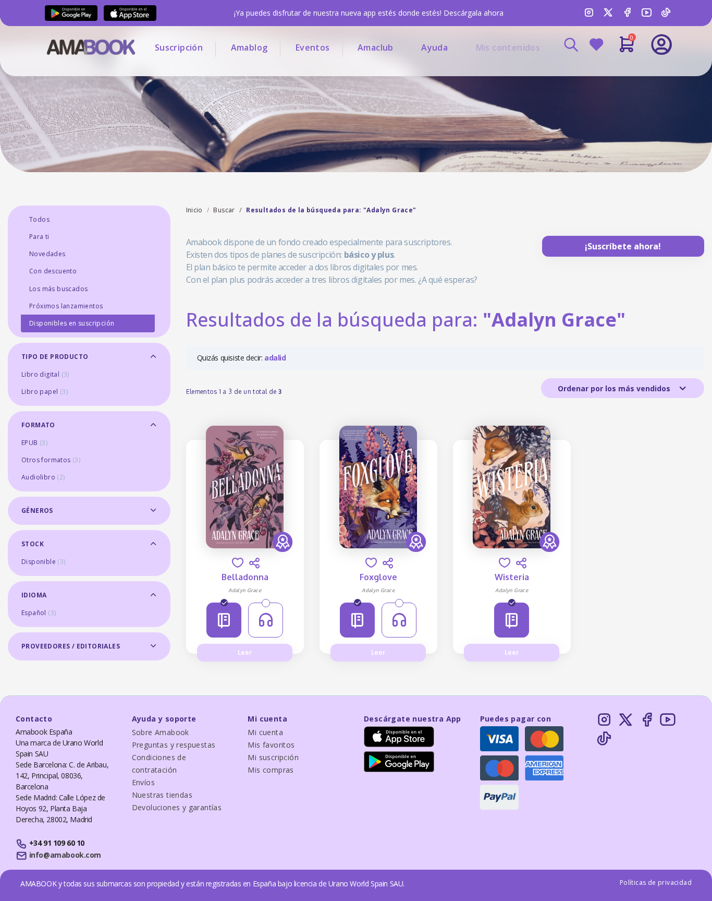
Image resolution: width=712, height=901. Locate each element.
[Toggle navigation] (618, 73)
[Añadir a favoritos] (237, 562)
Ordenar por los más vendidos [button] (615, 388)
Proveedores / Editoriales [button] (70, 646)
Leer (245, 652)
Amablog (249, 47)
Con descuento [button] (53, 271)
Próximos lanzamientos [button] (66, 306)
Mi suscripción (273, 757)
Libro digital (45, 374)
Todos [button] (39, 219)
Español (38, 612)
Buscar (224, 210)
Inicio (194, 210)
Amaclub (376, 47)
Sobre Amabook (160, 732)
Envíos (143, 782)
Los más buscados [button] (58, 288)
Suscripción (179, 47)
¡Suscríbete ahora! (623, 246)
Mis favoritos (271, 745)
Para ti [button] (39, 236)
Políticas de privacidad (656, 882)
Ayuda (434, 47)
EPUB (34, 442)
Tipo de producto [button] (54, 356)
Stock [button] (32, 543)
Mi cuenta (265, 732)
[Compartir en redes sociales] (254, 563)
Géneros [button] (37, 510)
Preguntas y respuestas (174, 745)
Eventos (313, 47)
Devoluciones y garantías (177, 807)
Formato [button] (38, 425)
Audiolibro (43, 477)
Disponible (43, 561)
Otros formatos (50, 459)
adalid (275, 358)
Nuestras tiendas (162, 795)
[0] (626, 48)
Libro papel (44, 391)
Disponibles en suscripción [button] (71, 323)
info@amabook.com (65, 855)
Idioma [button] (33, 595)
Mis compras (270, 770)
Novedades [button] (47, 253)
